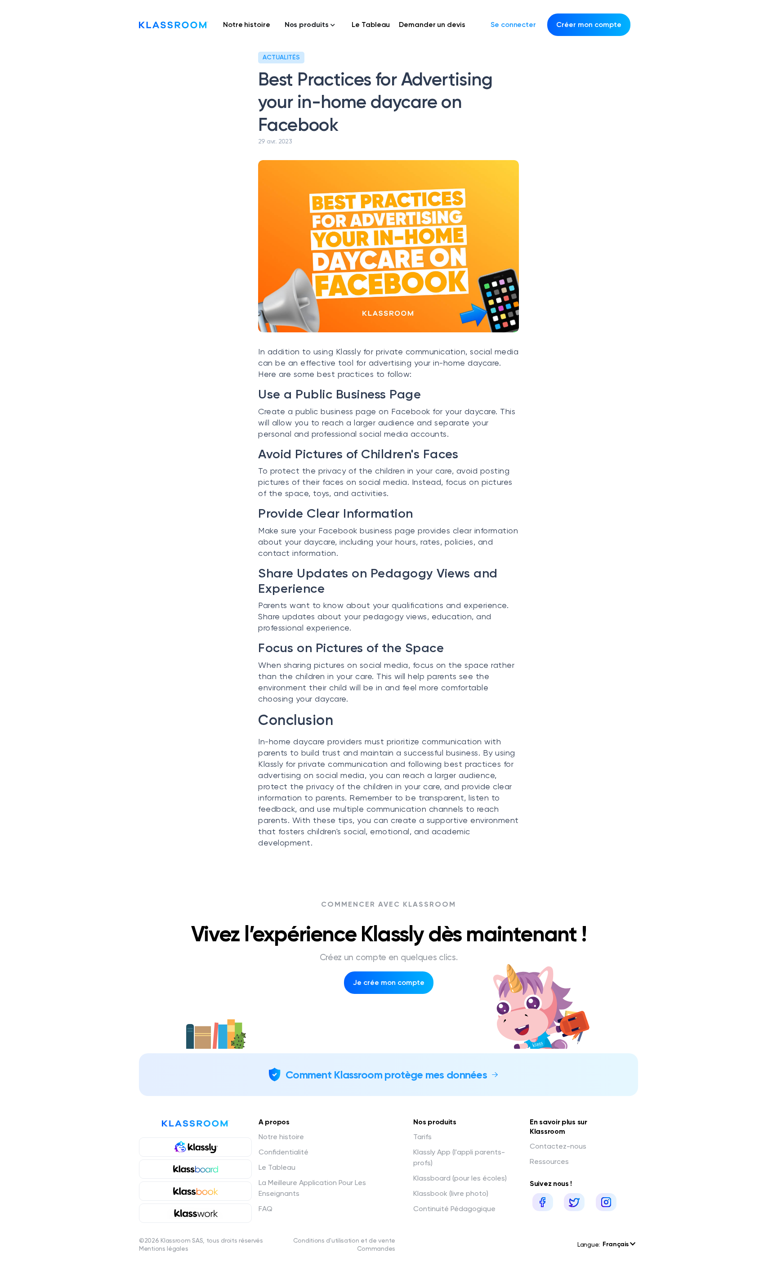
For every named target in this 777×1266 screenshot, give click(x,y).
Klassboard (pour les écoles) (460, 1178)
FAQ (265, 1208)
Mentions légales (163, 1248)
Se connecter (513, 24)
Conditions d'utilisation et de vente (344, 1240)
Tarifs (422, 1136)
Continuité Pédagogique (454, 1208)
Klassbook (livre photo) (450, 1193)
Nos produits (307, 24)
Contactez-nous (558, 1146)
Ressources (549, 1161)
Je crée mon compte (388, 982)
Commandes (376, 1248)
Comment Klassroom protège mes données (386, 1074)
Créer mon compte (588, 24)
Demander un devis (432, 24)
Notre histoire (246, 24)
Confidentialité (283, 1152)
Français (616, 1244)
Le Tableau (371, 24)
